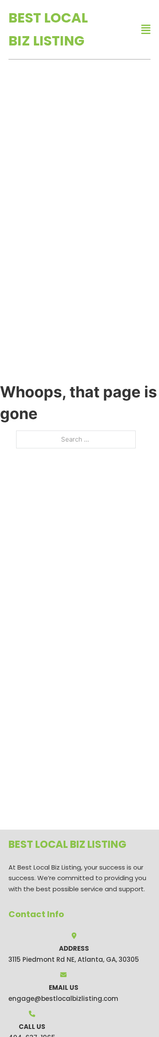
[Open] (146, 29)
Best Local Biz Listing (48, 29)
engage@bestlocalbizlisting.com (63, 998)
